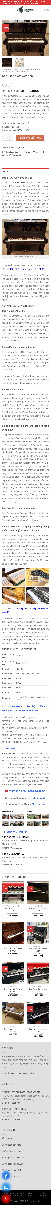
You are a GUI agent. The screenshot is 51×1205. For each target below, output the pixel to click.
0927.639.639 (17, 1073)
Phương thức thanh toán (13, 1157)
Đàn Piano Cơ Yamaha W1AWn (13, 1030)
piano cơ (39, 152)
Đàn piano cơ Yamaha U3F (25, 152)
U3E (12, 269)
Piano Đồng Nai (33, 1201)
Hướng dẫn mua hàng (12, 1151)
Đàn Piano (14, 148)
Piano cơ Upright (33, 70)
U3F (18, 269)
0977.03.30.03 (17, 791)
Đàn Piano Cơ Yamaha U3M (38, 950)
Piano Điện (20, 1193)
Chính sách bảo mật (11, 1144)
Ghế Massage (40, 1195)
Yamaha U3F (17, 155)
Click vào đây (39, 798)
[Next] (44, 38)
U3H (30, 269)
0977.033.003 (17, 848)
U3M (36, 269)
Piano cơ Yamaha (10, 72)
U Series (24, 72)
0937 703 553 (20, 1109)
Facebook (15, 1102)
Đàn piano (10, 152)
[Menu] (3, 10)
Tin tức (25, 1197)
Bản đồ (5, 1102)
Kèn (22, 1195)
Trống (29, 1195)
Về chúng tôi (8, 1138)
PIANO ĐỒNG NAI (10, 753)
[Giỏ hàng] (46, 10)
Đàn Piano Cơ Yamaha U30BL (13, 990)
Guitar (16, 1195)
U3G (24, 269)
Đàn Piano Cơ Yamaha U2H (38, 909)
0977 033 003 (18, 1092)
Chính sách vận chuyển (12, 1164)
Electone (41, 1193)
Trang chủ (7, 70)
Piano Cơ (19, 70)
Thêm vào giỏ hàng (29, 137)
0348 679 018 (33, 1092)
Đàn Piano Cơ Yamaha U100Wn (13, 950)
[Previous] (6, 38)
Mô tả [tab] (5, 171)
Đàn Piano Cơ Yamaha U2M (38, 1030)
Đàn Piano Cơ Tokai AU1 (13, 909)
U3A (42, 269)
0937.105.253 (17, 864)
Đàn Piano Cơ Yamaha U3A (38, 990)
